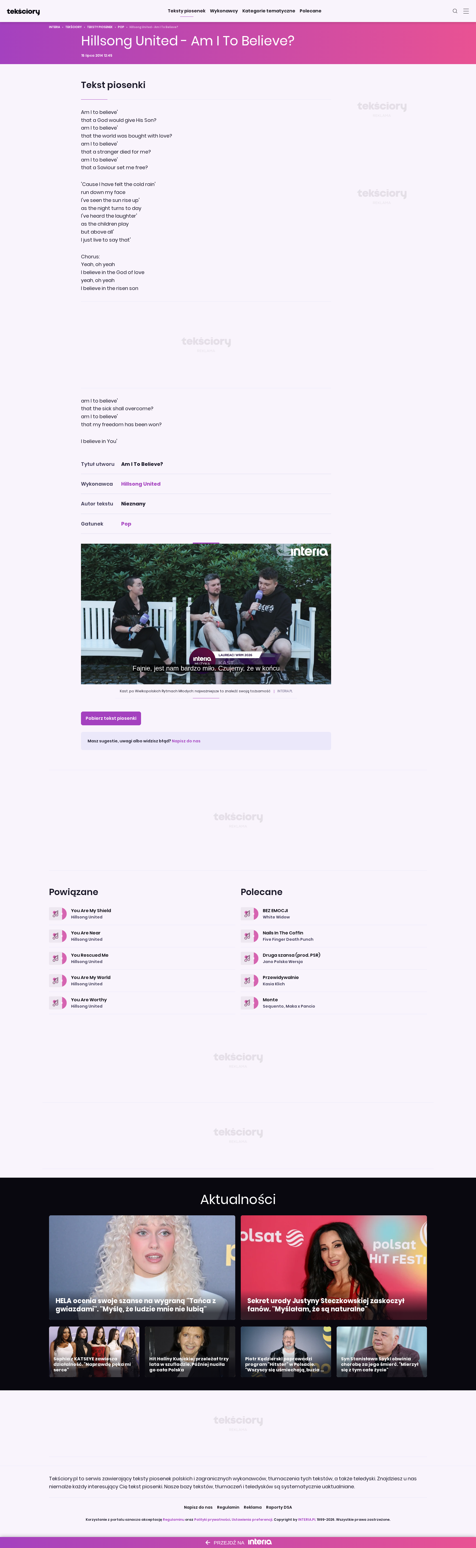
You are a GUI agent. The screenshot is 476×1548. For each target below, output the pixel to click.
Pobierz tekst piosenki (111, 718)
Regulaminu (173, 1519)
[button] (187, 11)
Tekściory (73, 27)
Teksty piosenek (100, 27)
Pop (121, 27)
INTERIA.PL (307, 1519)
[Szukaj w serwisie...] (455, 11)
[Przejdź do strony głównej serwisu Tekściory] (23, 11)
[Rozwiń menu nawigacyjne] (466, 11)
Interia (54, 27)
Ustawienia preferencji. (252, 1519)
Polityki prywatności (212, 1519)
